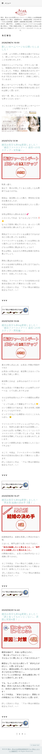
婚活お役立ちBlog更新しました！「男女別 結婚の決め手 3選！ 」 (20, 501)
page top (35, 745)
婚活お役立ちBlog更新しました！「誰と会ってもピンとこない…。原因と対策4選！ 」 (20, 617)
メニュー (7, 3)
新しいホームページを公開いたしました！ (20, 48)
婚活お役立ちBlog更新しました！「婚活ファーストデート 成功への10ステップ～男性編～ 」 (21, 328)
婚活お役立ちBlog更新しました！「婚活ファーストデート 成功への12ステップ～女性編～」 (21, 147)
